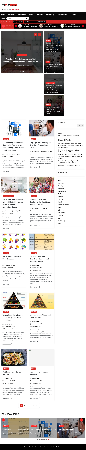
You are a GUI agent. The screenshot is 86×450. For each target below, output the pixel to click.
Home (3, 14)
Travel (60, 223)
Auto (59, 180)
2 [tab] (22, 71)
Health (31, 14)
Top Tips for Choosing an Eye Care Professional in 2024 (54, 66)
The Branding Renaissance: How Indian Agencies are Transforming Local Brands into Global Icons (54, 47)
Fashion (60, 194)
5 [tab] (46, 439)
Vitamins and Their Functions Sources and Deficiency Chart (39, 258)
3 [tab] (23, 71)
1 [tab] (20, 71)
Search (61, 122)
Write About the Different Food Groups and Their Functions (13, 317)
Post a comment (8, 156)
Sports (60, 218)
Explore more (7, 171)
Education (21, 14)
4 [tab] (44, 439)
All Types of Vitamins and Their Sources (70, 165)
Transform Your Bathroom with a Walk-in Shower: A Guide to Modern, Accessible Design (70, 156)
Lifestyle (39, 14)
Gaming (60, 199)
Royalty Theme (57, 447)
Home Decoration (22, 54)
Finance (60, 196)
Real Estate (61, 213)
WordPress (35, 447)
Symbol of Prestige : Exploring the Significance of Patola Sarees (40, 202)
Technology (50, 14)
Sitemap (73, 14)
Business (11, 14)
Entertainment (62, 14)
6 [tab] (48, 439)
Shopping (48, 104)
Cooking (6, 253)
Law (59, 207)
